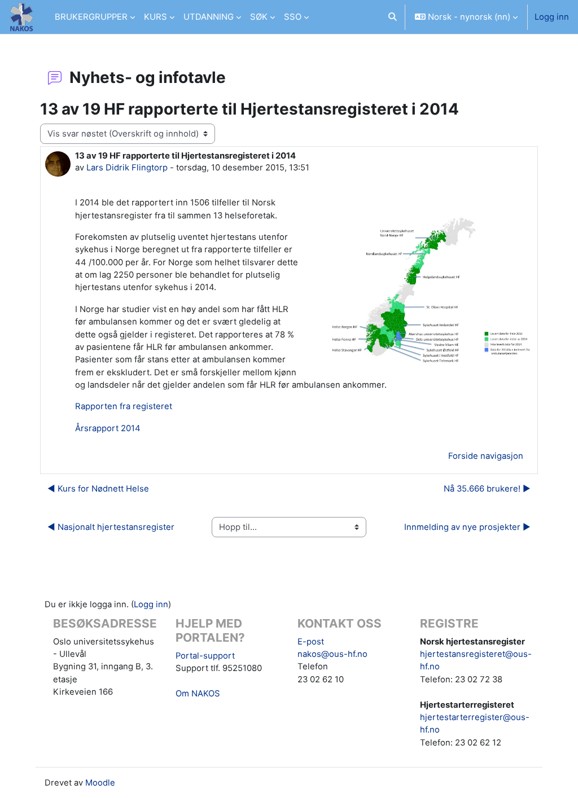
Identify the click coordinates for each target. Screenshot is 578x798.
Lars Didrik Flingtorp (127, 168)
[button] (392, 17)
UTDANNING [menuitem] (208, 17)
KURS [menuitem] (155, 17)
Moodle (100, 783)
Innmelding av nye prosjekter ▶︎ (467, 527)
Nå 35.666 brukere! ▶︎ (487, 489)
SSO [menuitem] (292, 17)
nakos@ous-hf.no (332, 654)
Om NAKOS (198, 694)
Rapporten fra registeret (123, 406)
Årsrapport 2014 (108, 428)
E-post (310, 642)
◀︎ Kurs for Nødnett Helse (98, 489)
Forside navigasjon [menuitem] (485, 456)
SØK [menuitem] (259, 17)
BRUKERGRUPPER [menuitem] (91, 17)
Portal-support (205, 656)
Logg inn (552, 17)
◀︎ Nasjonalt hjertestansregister (110, 527)
